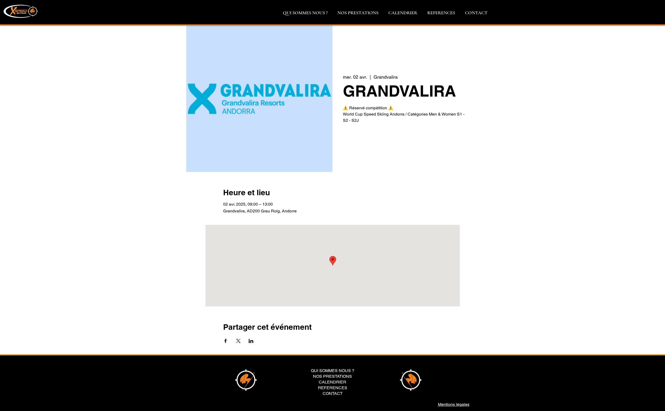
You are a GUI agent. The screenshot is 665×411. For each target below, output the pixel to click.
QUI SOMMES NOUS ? (332, 370)
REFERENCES (332, 387)
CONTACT (333, 393)
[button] (305, 12)
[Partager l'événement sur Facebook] (225, 341)
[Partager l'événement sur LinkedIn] (251, 341)
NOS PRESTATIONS (332, 376)
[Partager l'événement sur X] (238, 341)
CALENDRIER (332, 382)
